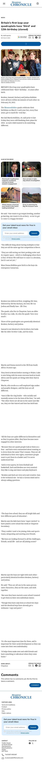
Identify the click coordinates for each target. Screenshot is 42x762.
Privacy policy (6, 709)
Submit (34, 233)
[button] (4, 3)
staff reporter (7, 35)
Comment (35, 685)
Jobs (3, 711)
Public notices (6, 713)
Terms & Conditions (8, 705)
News (3, 17)
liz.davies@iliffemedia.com (14, 758)
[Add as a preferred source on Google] (22, 37)
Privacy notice (16, 239)
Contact (4, 707)
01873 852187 (12, 755)
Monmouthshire (10, 107)
